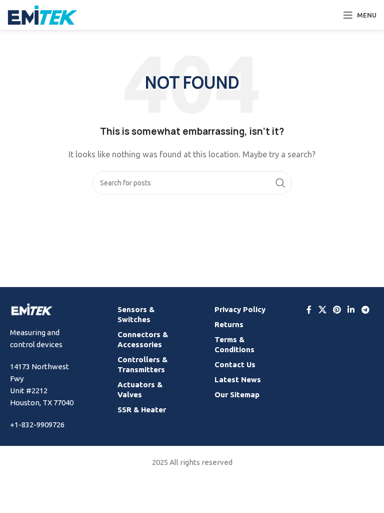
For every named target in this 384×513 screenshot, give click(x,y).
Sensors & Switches (136, 314)
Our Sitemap (237, 394)
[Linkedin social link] (351, 309)
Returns (229, 324)
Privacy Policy (240, 309)
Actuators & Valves (140, 389)
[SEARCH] (280, 182)
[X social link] (322, 309)
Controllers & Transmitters (143, 364)
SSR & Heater (142, 409)
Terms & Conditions (234, 344)
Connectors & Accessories (143, 339)
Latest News (237, 379)
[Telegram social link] (365, 309)
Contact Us (235, 364)
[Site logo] (43, 14)
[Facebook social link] (309, 309)
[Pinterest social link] (337, 309)
